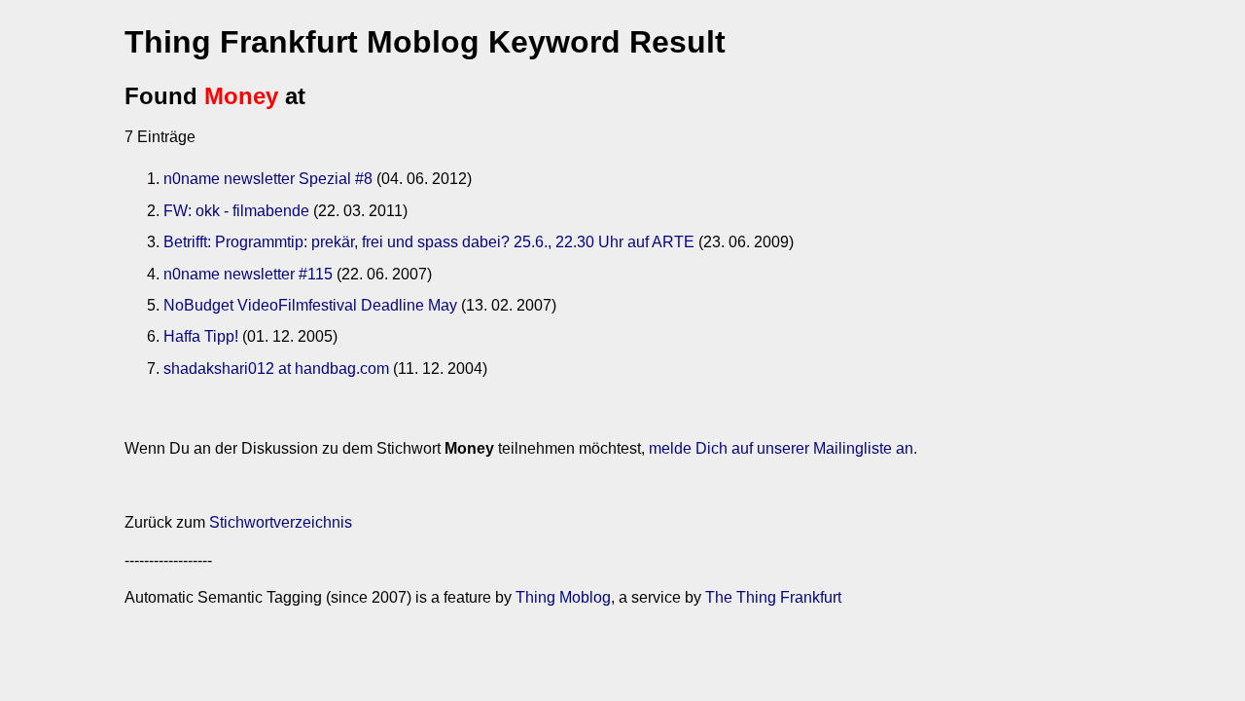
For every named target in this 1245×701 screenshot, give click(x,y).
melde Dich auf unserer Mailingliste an (781, 448)
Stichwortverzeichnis (280, 522)
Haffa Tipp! (200, 336)
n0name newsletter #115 (248, 274)
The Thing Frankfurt (773, 597)
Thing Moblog (563, 597)
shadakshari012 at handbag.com (276, 368)
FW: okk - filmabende (236, 211)
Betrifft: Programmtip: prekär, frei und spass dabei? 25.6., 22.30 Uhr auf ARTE (428, 242)
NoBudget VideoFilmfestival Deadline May (310, 305)
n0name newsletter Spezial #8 (268, 178)
